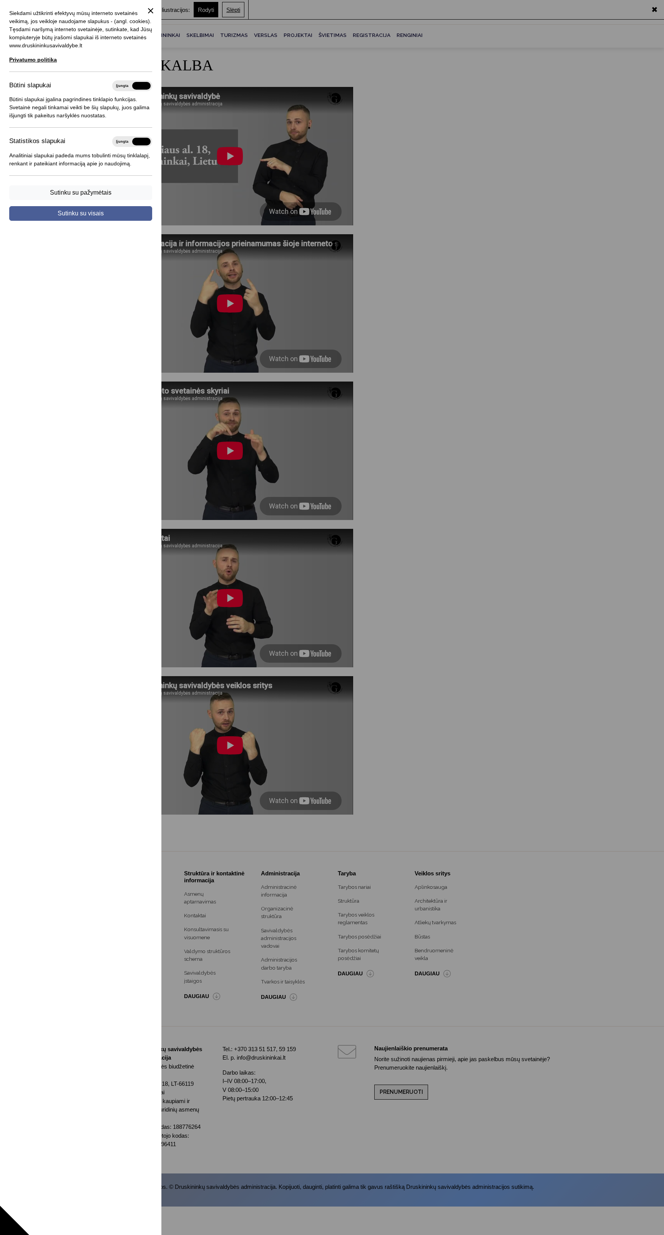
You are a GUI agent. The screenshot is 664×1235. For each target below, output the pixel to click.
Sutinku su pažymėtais (80, 192)
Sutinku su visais (81, 213)
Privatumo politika (33, 60)
